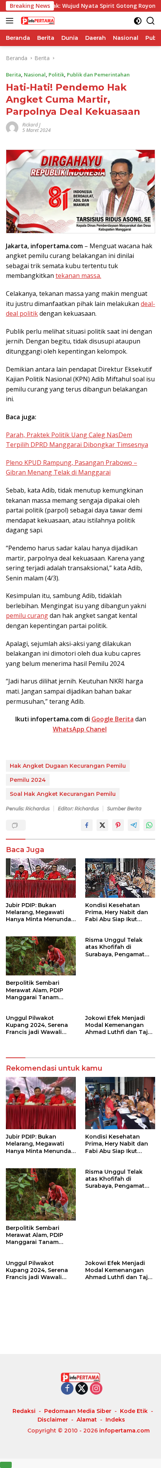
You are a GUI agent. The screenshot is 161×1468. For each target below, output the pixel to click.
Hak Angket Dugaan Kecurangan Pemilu (68, 765)
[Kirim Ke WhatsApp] (149, 825)
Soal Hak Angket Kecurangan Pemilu (63, 793)
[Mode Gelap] (137, 20)
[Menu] (11, 20)
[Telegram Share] (134, 825)
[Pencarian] (150, 20)
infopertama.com (124, 1430)
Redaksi (24, 1411)
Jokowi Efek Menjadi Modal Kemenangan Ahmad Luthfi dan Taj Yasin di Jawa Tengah (116, 1025)
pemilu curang (27, 615)
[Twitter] (81, 1389)
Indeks (115, 1419)
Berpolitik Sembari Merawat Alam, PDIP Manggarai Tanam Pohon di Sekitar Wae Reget (37, 990)
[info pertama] (58, 21)
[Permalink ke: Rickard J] (12, 127)
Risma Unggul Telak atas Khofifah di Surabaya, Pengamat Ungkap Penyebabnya (117, 947)
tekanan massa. (78, 275)
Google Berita (112, 719)
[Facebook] (67, 1389)
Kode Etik (134, 1411)
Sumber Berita (124, 808)
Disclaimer (53, 1419)
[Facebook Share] (87, 825)
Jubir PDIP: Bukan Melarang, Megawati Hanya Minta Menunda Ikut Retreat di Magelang (38, 912)
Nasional (35, 74)
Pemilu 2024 (28, 779)
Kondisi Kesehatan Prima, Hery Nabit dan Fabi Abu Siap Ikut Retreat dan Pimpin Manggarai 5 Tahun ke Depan (117, 912)
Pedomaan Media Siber (77, 1411)
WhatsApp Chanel (80, 729)
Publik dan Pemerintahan (98, 74)
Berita (13, 74)
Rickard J (31, 124)
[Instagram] (96, 1389)
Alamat (87, 1419)
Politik (56, 74)
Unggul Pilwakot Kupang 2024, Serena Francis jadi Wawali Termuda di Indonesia (37, 1025)
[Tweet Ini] (102, 825)
